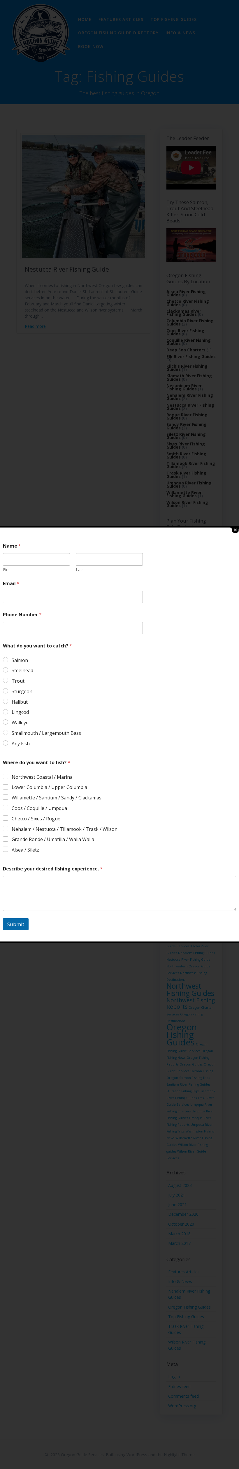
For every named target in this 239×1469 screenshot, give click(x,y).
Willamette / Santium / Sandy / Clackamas (56, 798)
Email (11, 583)
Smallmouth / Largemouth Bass (46, 733)
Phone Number (22, 614)
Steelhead (22, 671)
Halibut (20, 702)
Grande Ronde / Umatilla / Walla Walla (53, 839)
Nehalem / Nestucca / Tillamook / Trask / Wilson (64, 829)
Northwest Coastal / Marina (42, 777)
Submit (15, 924)
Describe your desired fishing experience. (53, 869)
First (7, 569)
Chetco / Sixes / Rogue (36, 819)
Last (80, 569)
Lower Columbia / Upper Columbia (49, 787)
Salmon (20, 660)
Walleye (20, 723)
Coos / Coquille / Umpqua (39, 808)
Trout (18, 681)
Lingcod (20, 712)
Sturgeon (22, 692)
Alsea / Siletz (25, 850)
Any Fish (21, 744)
